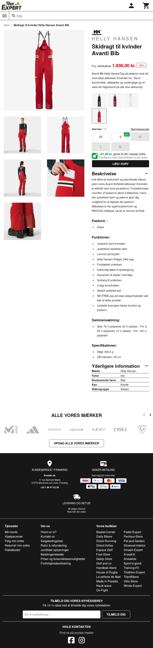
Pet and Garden (134, 541)
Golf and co (103, 563)
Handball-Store (106, 568)
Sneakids (130, 559)
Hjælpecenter (14, 536)
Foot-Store (103, 554)
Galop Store (104, 559)
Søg (19, 16)
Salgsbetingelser (52, 541)
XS (100, 137)
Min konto (11, 532)
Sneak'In (129, 554)
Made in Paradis (107, 581)
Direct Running (106, 541)
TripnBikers (131, 577)
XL (120, 147)
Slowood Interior (134, 545)
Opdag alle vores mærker (76, 443)
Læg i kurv (120, 164)
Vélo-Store (131, 581)
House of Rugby (107, 572)
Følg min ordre (14, 541)
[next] (150, 415)
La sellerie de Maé (108, 577)
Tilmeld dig (116, 614)
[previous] (144, 415)
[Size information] (105, 129)
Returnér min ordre (17, 545)
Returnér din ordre (76, 511)
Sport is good (132, 563)
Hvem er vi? (49, 532)
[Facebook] (71, 640)
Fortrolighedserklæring (56, 563)
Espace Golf (104, 550)
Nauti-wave (103, 585)
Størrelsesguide (140, 129)
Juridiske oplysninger (55, 550)
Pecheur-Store (133, 536)
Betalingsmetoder (52, 554)
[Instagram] (81, 640)
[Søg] (13, 15)
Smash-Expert (133, 550)
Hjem (7, 25)
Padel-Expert (132, 532)
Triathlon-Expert (134, 572)
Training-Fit (131, 568)
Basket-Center (105, 532)
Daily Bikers (104, 536)
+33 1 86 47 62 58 (49, 487)
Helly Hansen (115, 38)
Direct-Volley (104, 545)
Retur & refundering (54, 545)
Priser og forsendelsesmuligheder (63, 559)
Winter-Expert (133, 585)
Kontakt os (49, 475)
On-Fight (102, 590)
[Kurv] (146, 5)
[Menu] (4, 15)
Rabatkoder (12, 550)
